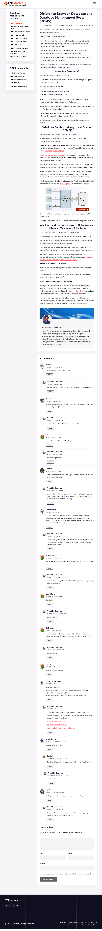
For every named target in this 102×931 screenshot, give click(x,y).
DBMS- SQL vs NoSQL (17, 45)
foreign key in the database (54, 151)
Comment (43, 836)
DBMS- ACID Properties (18, 35)
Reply (49, 375)
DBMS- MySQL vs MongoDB (19, 48)
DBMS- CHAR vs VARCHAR (18, 41)
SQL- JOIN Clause (16, 83)
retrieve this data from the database (54, 155)
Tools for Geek (80, 925)
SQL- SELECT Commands (18, 79)
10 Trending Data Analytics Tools (57, 725)
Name (41, 853)
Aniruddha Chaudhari (65, 26)
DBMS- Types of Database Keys (20, 32)
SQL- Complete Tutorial (17, 73)
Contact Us (85, 922)
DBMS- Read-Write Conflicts (19, 38)
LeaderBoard (92, 925)
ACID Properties (65, 184)
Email (70, 853)
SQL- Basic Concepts (17, 76)
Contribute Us (74, 922)
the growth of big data (75, 291)
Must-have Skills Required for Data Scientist (61, 728)
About (93, 922)
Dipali (48, 790)
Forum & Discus (67, 925)
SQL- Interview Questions (18, 86)
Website (42, 863)
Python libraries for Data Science (57, 721)
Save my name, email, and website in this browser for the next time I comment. (66, 874)
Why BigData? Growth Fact (18, 57)
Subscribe (63, 922)
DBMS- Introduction (16, 23)
